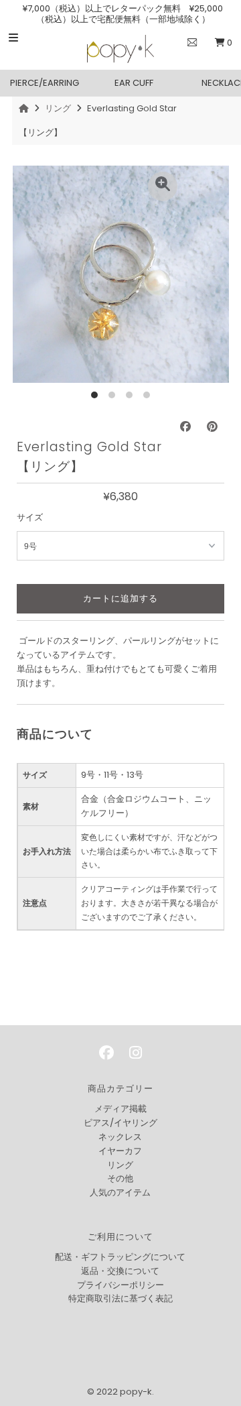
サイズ (30, 517)
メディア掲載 (120, 1108)
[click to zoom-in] (162, 186)
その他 (120, 1178)
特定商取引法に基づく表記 (120, 1298)
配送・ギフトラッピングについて (120, 1256)
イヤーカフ (120, 1151)
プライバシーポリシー (120, 1285)
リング (58, 108)
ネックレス (120, 1136)
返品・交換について (120, 1271)
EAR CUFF (133, 82)
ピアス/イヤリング (120, 1122)
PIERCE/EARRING (44, 82)
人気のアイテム (120, 1192)
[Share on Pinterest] (212, 426)
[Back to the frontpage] (25, 108)
